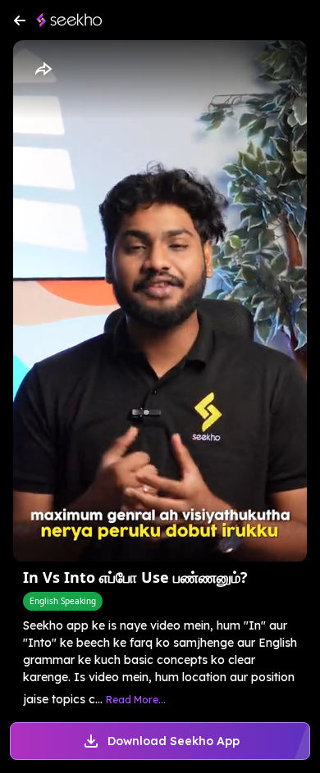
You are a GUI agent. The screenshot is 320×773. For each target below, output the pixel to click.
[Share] (42, 69)
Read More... (136, 699)
